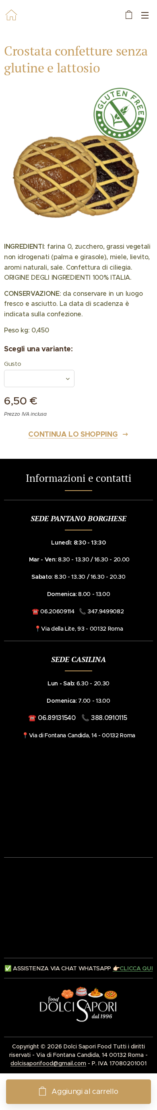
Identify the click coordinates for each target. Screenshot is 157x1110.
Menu (145, 15)
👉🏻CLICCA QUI (133, 968)
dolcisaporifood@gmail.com (48, 1063)
